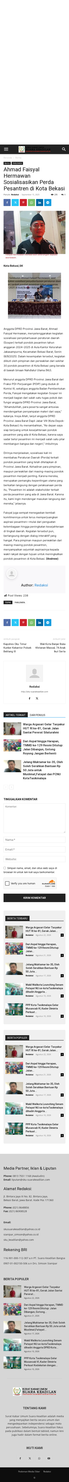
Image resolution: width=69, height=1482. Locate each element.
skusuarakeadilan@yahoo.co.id (22, 1229)
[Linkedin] (39, 202)
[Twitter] (15, 202)
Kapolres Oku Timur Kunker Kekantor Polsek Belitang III (17, 647)
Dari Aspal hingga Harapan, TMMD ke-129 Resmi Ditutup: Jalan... (42, 948)
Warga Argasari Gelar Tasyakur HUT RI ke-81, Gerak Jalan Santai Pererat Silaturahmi (44, 728)
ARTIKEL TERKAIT (16, 715)
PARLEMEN (17, 163)
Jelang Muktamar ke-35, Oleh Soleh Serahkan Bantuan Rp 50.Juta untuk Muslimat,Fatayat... (44, 1326)
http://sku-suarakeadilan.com (34, 691)
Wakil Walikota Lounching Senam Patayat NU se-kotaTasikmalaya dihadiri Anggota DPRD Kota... (43, 1344)
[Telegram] (47, 202)
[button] (6, 149)
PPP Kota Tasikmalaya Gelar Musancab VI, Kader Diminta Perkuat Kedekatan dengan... (41, 1362)
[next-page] (11, 787)
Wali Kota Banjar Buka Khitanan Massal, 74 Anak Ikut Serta (50, 647)
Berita (18, 157)
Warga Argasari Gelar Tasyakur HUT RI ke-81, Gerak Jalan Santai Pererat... (43, 1291)
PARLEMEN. (20, 602)
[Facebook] (7, 202)
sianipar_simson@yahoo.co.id (21, 1234)
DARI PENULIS (37, 715)
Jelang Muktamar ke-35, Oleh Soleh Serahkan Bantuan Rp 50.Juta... (42, 968)
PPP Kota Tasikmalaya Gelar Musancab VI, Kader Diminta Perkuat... (42, 1008)
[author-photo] (34, 681)
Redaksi (15, 194)
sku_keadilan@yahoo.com (19, 1239)
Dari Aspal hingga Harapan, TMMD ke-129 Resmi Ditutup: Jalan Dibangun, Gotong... (43, 1308)
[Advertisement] (34, 36)
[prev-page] (6, 787)
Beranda (8, 157)
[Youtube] (48, 1458)
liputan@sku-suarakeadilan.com (31, 1179)
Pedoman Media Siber (29, 1471)
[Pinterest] (23, 202)
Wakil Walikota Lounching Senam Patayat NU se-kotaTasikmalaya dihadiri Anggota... (44, 988)
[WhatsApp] (31, 202)
